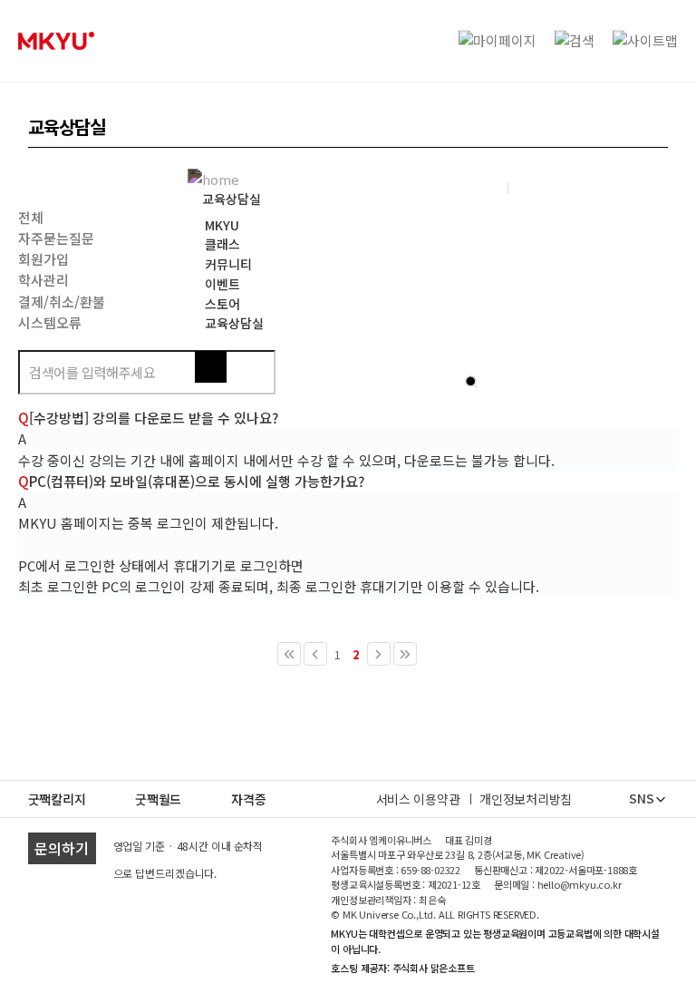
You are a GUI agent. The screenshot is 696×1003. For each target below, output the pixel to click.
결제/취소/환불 (61, 301)
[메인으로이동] (218, 177)
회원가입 (43, 258)
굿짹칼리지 (57, 799)
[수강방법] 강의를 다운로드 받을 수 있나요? (148, 417)
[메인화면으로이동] (56, 40)
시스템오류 (50, 322)
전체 (31, 217)
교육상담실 (231, 199)
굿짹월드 (158, 799)
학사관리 (43, 279)
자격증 (248, 799)
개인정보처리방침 (525, 799)
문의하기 (61, 848)
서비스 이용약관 (418, 799)
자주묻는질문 (56, 238)
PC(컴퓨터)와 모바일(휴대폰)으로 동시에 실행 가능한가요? (191, 481)
